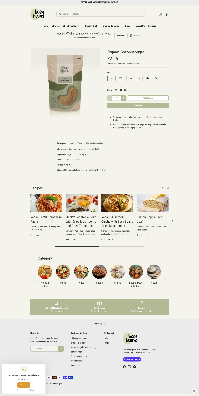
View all (165, 188)
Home (45, 26)
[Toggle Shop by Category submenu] (81, 26)
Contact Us (75, 365)
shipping (118, 63)
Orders (106, 338)
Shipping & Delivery (79, 338)
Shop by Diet (91, 26)
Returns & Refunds (78, 343)
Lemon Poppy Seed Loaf (149, 219)
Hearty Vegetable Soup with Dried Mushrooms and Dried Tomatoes (81, 221)
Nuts (81, 282)
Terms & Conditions (79, 356)
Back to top (98, 324)
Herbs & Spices (45, 284)
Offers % (56, 26)
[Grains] (117, 272)
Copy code (136, 35)
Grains (117, 282)
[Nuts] (81, 272)
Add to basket (148, 98)
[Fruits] (63, 272)
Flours (154, 282)
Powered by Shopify (55, 384)
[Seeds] (99, 272)
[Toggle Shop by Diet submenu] (98, 26)
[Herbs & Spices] (45, 272)
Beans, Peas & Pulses (136, 284)
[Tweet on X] (116, 90)
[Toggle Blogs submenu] (132, 26)
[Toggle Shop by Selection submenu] (121, 26)
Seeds (99, 282)
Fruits (63, 282)
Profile (106, 343)
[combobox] (101, 13)
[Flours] (154, 272)
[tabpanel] (99, 161)
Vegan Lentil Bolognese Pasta (46, 219)
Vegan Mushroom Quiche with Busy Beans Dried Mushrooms (117, 221)
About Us (140, 26)
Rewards (152, 26)
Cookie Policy (76, 361)
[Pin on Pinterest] (125, 90)
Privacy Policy (77, 352)
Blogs (127, 26)
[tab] (61, 143)
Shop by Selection (111, 26)
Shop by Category (71, 26)
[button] (167, 14)
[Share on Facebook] (121, 90)
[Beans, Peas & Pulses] (136, 272)
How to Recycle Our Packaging (83, 347)
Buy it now (138, 105)
